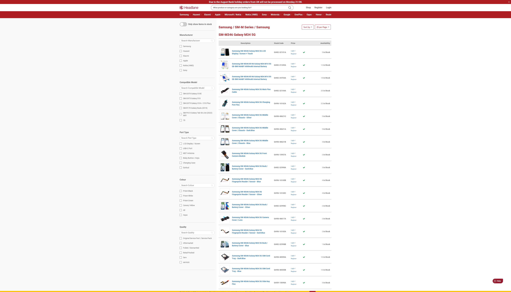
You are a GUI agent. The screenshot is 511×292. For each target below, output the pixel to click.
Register (318, 7)
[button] (323, 27)
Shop (308, 7)
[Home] (190, 7)
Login (328, 7)
